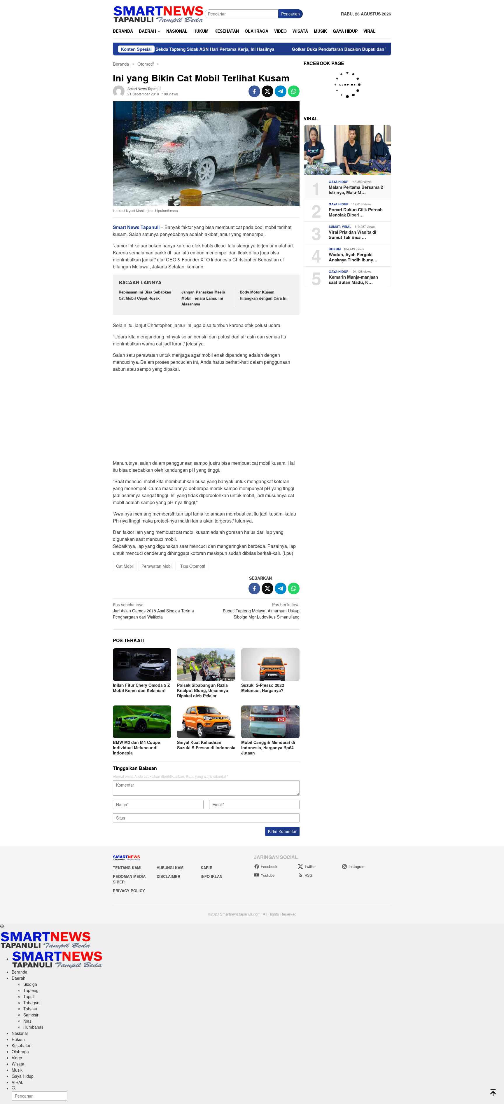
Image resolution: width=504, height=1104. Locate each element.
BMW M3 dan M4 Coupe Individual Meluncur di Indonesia (136, 747)
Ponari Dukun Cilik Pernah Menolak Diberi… (356, 212)
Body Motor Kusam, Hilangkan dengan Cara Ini (264, 295)
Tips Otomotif (192, 566)
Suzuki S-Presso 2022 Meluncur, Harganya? (262, 687)
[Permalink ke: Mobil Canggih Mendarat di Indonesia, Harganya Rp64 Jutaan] (270, 721)
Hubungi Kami (171, 867)
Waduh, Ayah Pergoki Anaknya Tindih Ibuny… (353, 257)
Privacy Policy (129, 890)
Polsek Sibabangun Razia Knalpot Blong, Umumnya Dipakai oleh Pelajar (202, 690)
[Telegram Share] (280, 91)
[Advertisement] (206, 418)
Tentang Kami (127, 867)
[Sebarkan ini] (254, 91)
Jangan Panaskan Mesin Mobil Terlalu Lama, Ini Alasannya (203, 298)
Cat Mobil (125, 566)
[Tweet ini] (267, 91)
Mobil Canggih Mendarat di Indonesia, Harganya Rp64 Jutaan (268, 747)
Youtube (267, 875)
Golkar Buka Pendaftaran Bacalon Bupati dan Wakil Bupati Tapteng (323, 49)
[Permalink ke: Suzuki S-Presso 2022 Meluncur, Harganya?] (270, 664)
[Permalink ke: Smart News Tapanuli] (119, 91)
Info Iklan (211, 876)
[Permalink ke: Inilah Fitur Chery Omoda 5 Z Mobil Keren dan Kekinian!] (142, 664)
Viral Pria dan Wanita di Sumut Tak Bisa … (352, 234)
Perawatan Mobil (156, 566)
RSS (308, 875)
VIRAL (346, 226)
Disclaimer (168, 876)
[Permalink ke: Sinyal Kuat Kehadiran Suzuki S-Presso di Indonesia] (206, 721)
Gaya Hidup (338, 181)
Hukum (335, 249)
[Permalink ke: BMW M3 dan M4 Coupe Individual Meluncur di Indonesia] (142, 721)
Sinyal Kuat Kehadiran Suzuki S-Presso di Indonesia (206, 744)
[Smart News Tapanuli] (158, 13)
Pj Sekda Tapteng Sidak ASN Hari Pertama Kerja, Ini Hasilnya (176, 49)
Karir (206, 867)
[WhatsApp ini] (294, 91)
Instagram (357, 866)
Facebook (269, 866)
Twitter (310, 866)
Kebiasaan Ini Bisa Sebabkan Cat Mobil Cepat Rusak (145, 295)
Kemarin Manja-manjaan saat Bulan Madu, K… (353, 279)
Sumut (334, 226)
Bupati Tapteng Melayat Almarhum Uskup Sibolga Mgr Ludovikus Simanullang (261, 611)
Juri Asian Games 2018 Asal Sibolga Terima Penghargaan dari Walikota (153, 611)
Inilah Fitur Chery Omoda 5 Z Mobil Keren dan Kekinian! (141, 687)
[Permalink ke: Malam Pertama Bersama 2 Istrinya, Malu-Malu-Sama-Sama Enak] (347, 150)
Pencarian (290, 14)
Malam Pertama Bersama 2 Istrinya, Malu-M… (356, 189)
